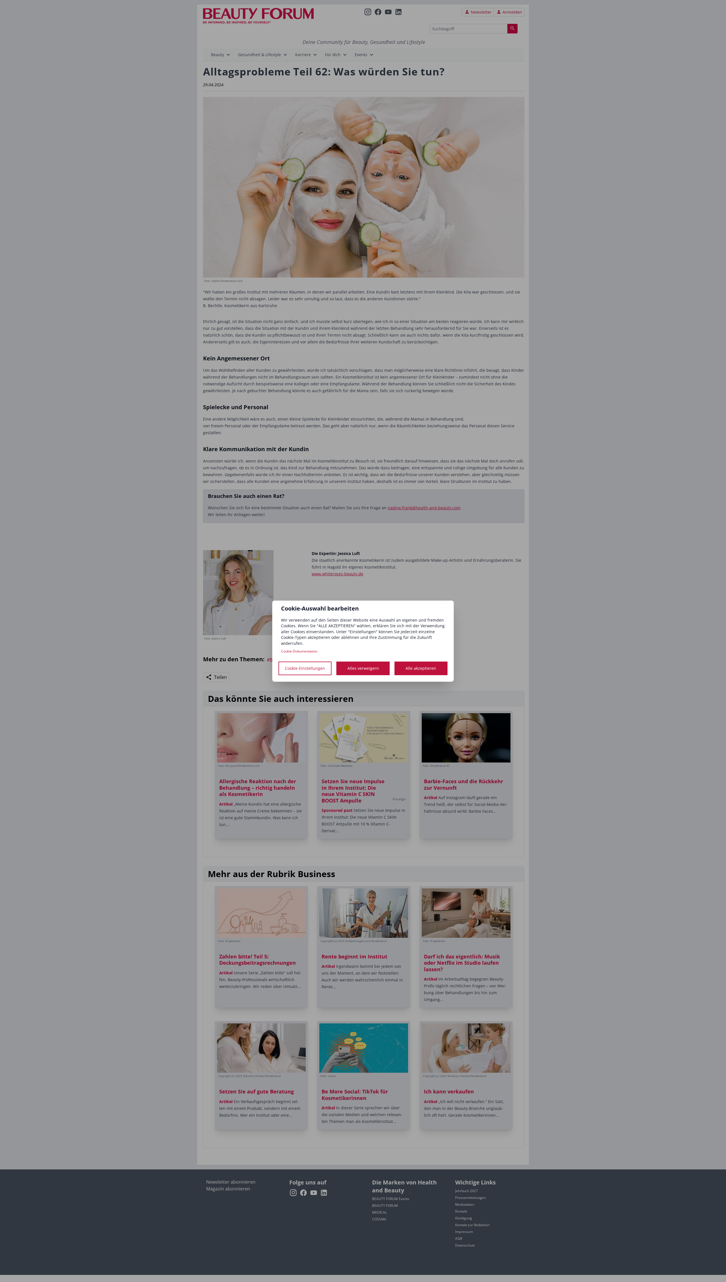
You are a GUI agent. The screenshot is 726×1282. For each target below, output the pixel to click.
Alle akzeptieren (421, 668)
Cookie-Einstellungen (305, 668)
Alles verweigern (363, 668)
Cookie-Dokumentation (299, 651)
